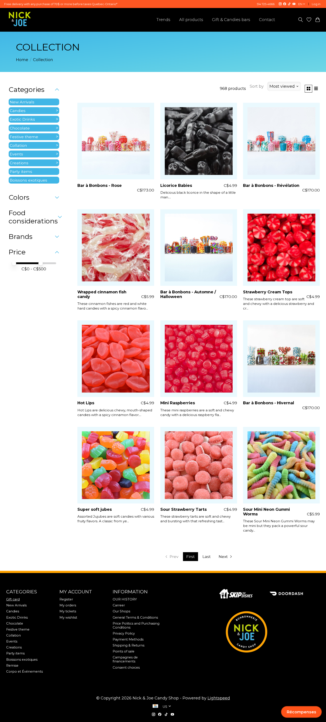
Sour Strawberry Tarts (183, 509)
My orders (67, 605)
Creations (19, 163)
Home (22, 59)
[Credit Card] (155, 706)
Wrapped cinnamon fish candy (101, 294)
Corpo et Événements (24, 672)
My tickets (67, 611)
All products (191, 19)
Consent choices (126, 668)
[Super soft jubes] (116, 465)
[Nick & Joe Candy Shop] (19, 19)
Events (16, 154)
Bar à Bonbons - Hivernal (268, 403)
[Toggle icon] (300, 20)
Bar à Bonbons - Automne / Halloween (188, 294)
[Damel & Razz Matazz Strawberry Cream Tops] (281, 247)
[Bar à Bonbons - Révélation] (281, 141)
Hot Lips (85, 403)
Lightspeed (219, 698)
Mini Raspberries (177, 403)
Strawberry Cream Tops (267, 292)
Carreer (119, 605)
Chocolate (20, 128)
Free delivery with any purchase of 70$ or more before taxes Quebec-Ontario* (60, 4)
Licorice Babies (176, 185)
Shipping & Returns (128, 645)
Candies (18, 110)
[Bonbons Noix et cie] (269, 631)
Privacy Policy (124, 633)
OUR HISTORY (125, 599)
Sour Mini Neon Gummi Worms (266, 511)
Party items (21, 171)
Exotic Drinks (22, 119)
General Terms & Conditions (135, 617)
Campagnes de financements (125, 659)
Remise (12, 666)
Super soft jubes (94, 509)
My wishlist (68, 617)
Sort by (257, 86)
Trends (163, 19)
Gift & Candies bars (231, 19)
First (190, 556)
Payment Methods (128, 639)
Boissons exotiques (28, 180)
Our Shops (121, 611)
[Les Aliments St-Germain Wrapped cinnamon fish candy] (116, 247)
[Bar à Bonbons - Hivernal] (281, 359)
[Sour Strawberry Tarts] (199, 465)
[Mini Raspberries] (199, 359)
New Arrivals (22, 102)
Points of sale (123, 651)
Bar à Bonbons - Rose (99, 185)
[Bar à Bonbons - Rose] (116, 141)
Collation (18, 145)
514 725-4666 (266, 4)
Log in (316, 4)
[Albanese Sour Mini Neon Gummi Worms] (281, 465)
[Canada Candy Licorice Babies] (199, 141)
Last (206, 556)
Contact (267, 19)
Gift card (13, 599)
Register (66, 599)
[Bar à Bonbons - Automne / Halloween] (199, 247)
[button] (301, 712)
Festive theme (24, 136)
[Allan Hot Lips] (116, 359)
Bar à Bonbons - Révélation (271, 185)
